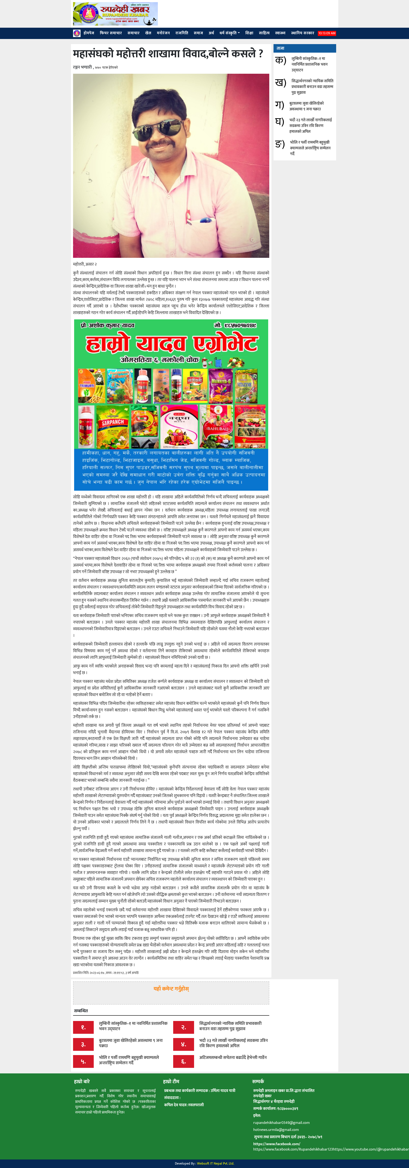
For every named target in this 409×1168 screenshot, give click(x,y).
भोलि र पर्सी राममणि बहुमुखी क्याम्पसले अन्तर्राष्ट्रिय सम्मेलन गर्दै (310, 148)
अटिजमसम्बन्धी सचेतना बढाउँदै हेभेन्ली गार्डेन (233, 1057)
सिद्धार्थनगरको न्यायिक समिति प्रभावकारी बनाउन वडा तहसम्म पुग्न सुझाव (312, 87)
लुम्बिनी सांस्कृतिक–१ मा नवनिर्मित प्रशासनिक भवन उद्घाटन (310, 65)
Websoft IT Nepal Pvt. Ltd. (215, 1164)
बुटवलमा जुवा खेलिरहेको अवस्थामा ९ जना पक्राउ (306, 106)
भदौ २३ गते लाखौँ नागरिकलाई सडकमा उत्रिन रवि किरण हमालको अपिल (310, 126)
